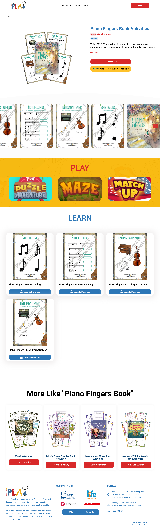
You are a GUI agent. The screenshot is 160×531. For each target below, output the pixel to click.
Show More (94, 53)
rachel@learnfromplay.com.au (124, 503)
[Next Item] (155, 126)
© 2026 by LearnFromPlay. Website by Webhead (137, 523)
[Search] (128, 5)
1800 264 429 (117, 511)
